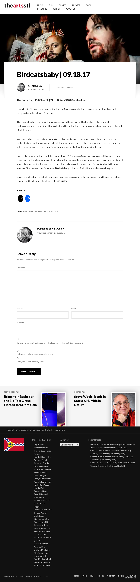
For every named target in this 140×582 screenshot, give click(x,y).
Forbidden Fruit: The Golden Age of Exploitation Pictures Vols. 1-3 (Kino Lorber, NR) (43, 515)
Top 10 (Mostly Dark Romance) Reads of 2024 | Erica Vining (42, 562)
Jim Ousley (36, 86)
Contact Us (130, 578)
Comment (22, 267)
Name (20, 308)
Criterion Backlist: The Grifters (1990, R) (107, 466)
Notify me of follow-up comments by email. (35, 354)
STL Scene (42, 9)
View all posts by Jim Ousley (50, 233)
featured (43, 212)
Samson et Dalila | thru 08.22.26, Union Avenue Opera (42, 469)
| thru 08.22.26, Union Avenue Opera (112, 462)
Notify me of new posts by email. (30, 361)
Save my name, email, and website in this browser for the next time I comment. (50, 343)
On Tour (54, 212)
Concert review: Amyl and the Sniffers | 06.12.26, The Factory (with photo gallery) (42, 549)
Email (74, 308)
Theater (76, 5)
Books (89, 5)
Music (40, 5)
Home (76, 576)
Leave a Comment (65, 87)
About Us (70, 9)
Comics (62, 5)
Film (51, 5)
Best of (56, 9)
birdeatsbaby (30, 212)
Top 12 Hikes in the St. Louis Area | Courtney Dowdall (42, 460)
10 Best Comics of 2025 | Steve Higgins (42, 503)
